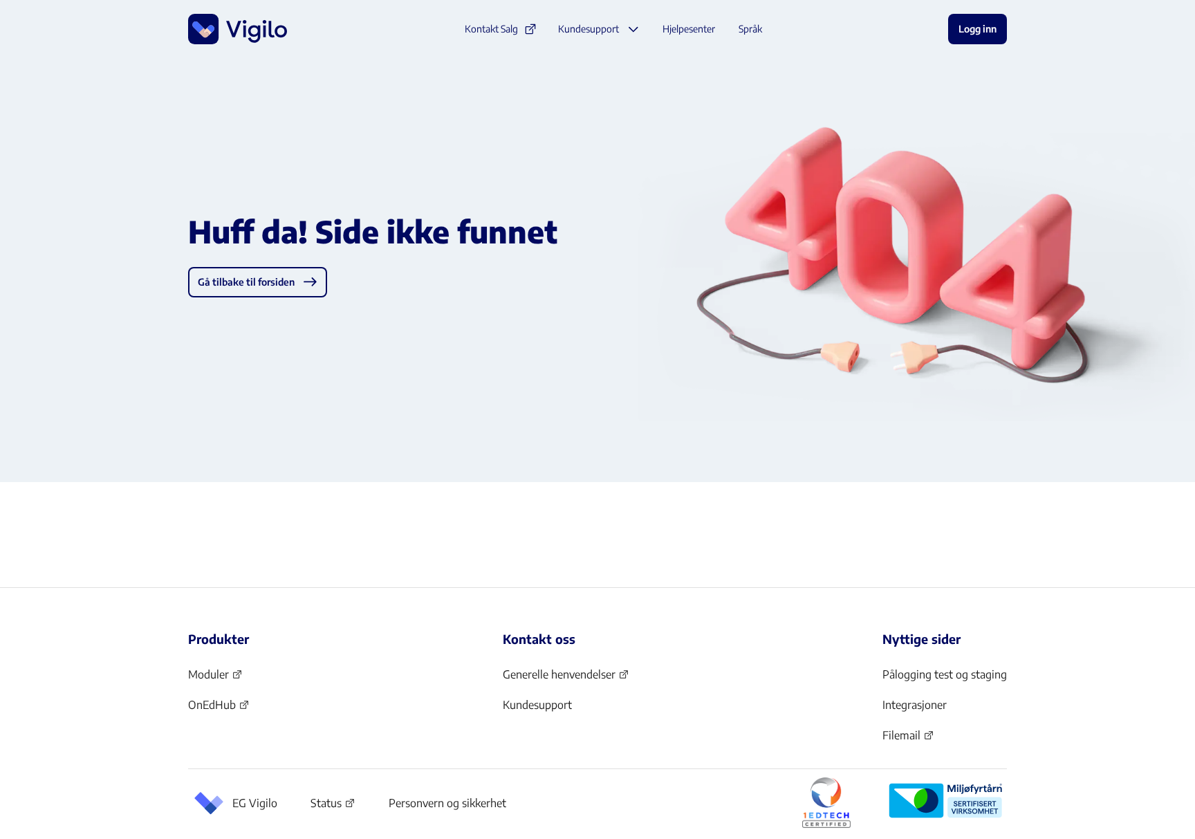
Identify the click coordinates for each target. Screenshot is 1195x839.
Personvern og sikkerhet (447, 803)
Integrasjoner (914, 705)
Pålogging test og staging (944, 674)
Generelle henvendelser (559, 678)
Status (333, 805)
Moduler (215, 678)
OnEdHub (219, 709)
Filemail (908, 739)
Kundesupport (537, 705)
